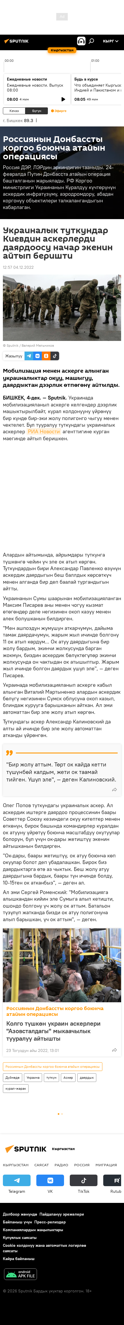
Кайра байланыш (19, 1258)
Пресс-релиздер (50, 1222)
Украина (33, 1077)
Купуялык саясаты (20, 1237)
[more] (114, 789)
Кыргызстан (16, 1164)
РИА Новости (44, 431)
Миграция (106, 1164)
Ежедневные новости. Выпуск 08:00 (35, 88)
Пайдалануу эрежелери (62, 1214)
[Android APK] (20, 1274)
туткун (51, 1077)
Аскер (68, 1077)
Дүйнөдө (12, 1077)
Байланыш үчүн (17, 1222)
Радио (61, 1164)
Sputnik (12, 345)
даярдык (87, 1077)
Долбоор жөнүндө (20, 1214)
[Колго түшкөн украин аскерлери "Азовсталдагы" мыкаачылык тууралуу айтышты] (62, 965)
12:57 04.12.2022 (18, 267)
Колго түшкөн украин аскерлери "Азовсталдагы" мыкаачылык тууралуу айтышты (53, 1031)
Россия (82, 1164)
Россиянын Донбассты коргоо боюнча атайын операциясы (55, 1011)
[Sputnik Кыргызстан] (17, 43)
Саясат (41, 1164)
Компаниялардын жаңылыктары (33, 1229)
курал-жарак (15, 1088)
